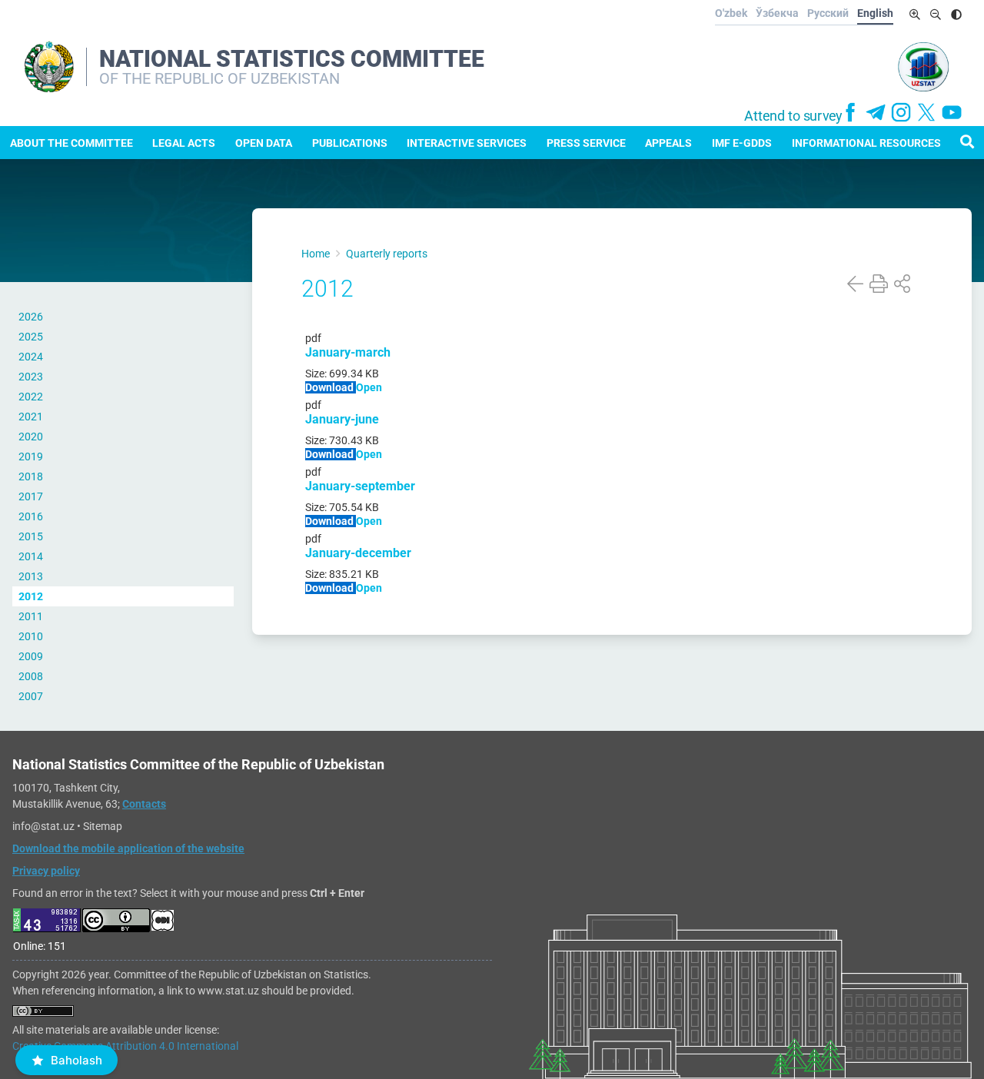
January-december (358, 553)
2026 (30, 316)
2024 (30, 356)
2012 (30, 596)
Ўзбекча (777, 13)
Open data (263, 143)
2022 (30, 396)
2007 (30, 696)
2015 (30, 536)
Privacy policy (46, 871)
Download (330, 387)
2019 (30, 456)
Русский (828, 13)
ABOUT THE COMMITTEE (71, 143)
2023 (30, 376)
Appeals (668, 143)
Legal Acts (183, 143)
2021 (30, 416)
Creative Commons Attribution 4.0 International (125, 1046)
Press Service (586, 143)
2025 (30, 336)
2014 (30, 556)
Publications (349, 143)
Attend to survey (793, 116)
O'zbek (731, 13)
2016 (30, 516)
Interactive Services (467, 143)
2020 (30, 436)
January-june (342, 419)
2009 (30, 656)
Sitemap (102, 826)
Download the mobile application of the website (128, 848)
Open (369, 387)
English (875, 13)
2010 (30, 636)
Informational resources (866, 143)
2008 (30, 676)
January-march (348, 352)
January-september (360, 486)
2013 (30, 576)
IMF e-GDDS (742, 143)
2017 (30, 496)
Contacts (144, 804)
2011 (30, 616)
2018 (30, 476)
